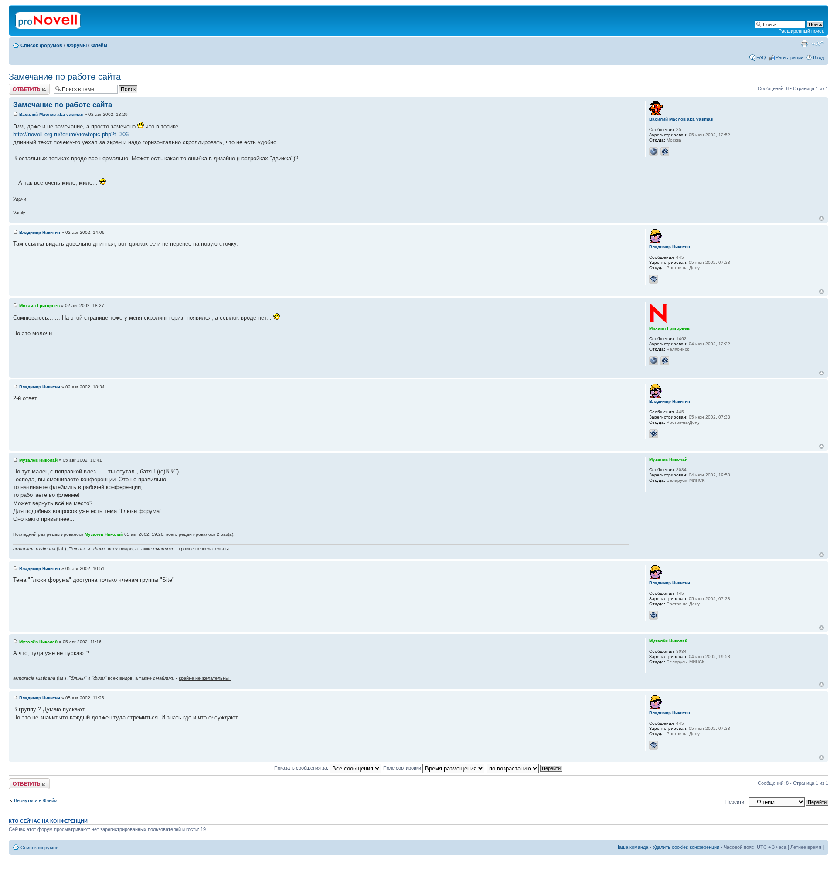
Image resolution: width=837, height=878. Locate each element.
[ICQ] (664, 151)
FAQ (761, 57)
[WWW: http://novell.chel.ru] (653, 360)
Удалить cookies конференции (686, 847)
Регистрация (789, 57)
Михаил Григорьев (39, 305)
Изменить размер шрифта (817, 43)
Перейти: (735, 801)
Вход (818, 57)
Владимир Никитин (39, 232)
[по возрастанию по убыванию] (525, 767)
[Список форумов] (48, 18)
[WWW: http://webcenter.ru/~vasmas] (653, 151)
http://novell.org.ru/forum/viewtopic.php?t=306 (71, 134)
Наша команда (632, 847)
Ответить (19, 86)
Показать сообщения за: (302, 767)
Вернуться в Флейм (36, 800)
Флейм (99, 45)
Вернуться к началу (821, 218)
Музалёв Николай (38, 460)
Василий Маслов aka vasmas (51, 114)
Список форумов (41, 45)
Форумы (77, 45)
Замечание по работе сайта (65, 76)
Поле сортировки (402, 767)
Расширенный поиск (801, 31)
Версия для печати (804, 43)
